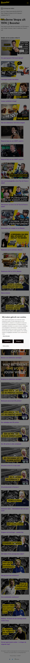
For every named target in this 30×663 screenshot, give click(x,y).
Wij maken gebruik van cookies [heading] (14, 317)
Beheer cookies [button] (6, 346)
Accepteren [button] (7, 341)
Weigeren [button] (18, 341)
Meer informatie (6, 336)
